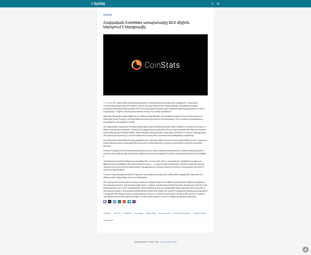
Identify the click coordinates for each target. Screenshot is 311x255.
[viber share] (134, 201)
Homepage (138, 213)
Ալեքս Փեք (151, 213)
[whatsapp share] (119, 201)
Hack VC (117, 213)
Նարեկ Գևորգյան (181, 213)
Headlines (128, 213)
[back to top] (305, 250)
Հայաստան (164, 213)
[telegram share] (129, 201)
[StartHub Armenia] (100, 3)
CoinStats (107, 103)
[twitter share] (109, 201)
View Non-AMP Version (168, 242)
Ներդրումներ (199, 213)
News (107, 14)
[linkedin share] (114, 201)
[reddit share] (124, 201)
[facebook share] (104, 201)
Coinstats (107, 213)
